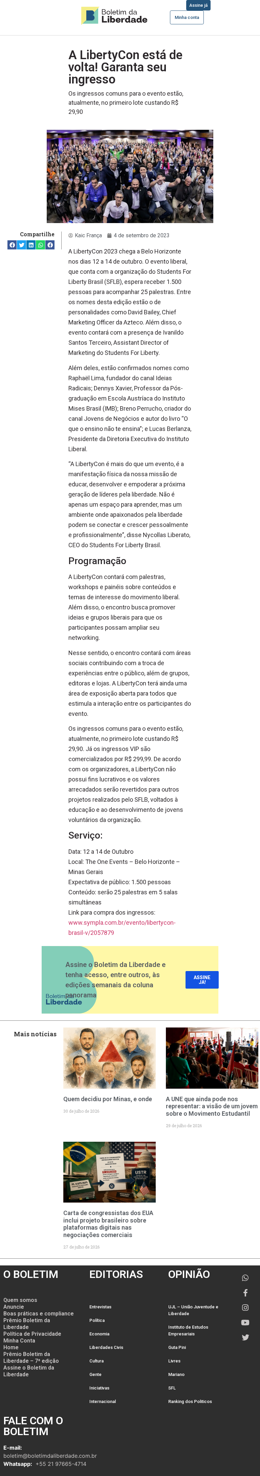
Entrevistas (100, 1306)
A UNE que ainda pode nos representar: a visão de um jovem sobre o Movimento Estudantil (212, 1106)
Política (97, 1320)
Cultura (96, 1360)
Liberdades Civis (106, 1347)
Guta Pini (177, 1347)
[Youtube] (245, 1322)
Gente (95, 1374)
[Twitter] (245, 1337)
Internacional (102, 1401)
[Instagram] (245, 1307)
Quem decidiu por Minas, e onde (107, 1099)
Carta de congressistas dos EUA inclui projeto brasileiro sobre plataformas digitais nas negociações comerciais (108, 1223)
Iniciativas (99, 1387)
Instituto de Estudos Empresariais (188, 1330)
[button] (12, 244)
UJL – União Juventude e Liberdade (193, 1310)
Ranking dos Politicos (190, 1401)
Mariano (176, 1374)
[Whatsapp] (245, 1278)
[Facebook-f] (245, 1292)
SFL (172, 1387)
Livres (174, 1360)
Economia (99, 1333)
